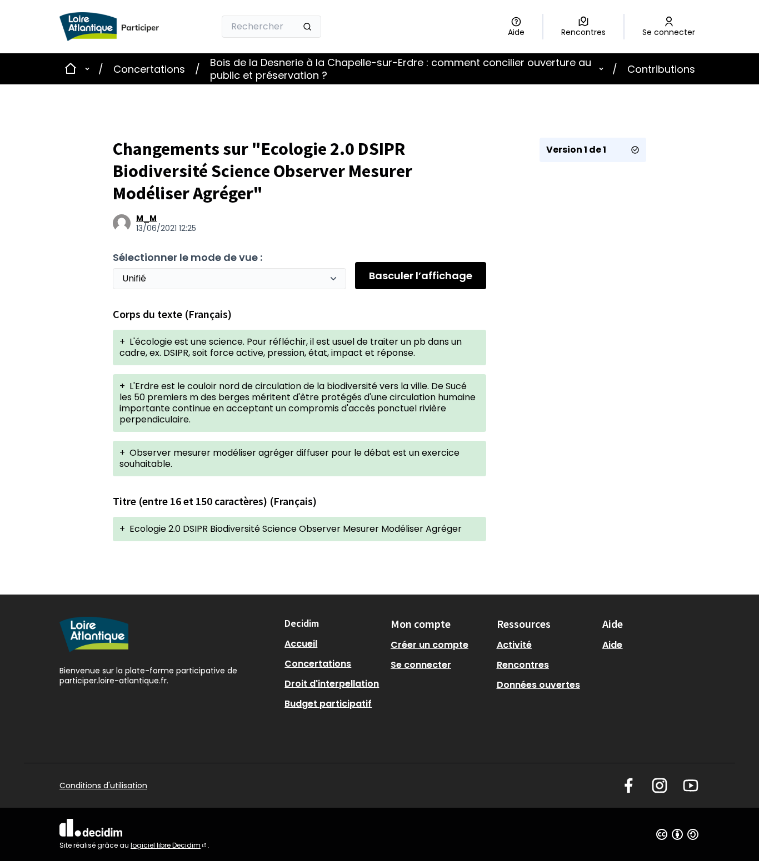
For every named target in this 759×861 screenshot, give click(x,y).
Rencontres (523, 664)
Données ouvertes (538, 684)
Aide (612, 644)
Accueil (300, 643)
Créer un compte (429, 644)
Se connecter (421, 664)
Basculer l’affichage (420, 276)
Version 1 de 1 (576, 149)
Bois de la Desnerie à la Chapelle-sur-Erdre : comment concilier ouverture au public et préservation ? (400, 69)
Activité (514, 644)
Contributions (661, 69)
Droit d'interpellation (331, 683)
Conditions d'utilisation (103, 785)
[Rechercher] (307, 26)
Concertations (149, 69)
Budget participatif (328, 703)
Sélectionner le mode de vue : (187, 257)
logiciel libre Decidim (169, 845)
